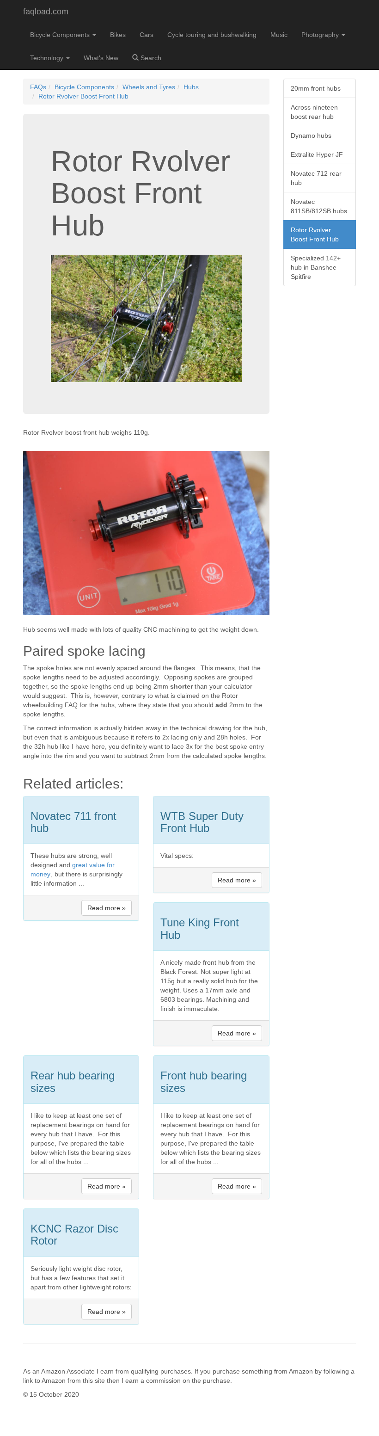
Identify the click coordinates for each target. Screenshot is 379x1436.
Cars (146, 34)
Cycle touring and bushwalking (212, 34)
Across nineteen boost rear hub (314, 112)
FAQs (38, 87)
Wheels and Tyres (148, 87)
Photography (321, 34)
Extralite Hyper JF (317, 154)
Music (278, 34)
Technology (47, 58)
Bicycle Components (61, 34)
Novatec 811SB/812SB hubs (319, 206)
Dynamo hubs (311, 135)
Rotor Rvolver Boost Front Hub (83, 96)
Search (150, 58)
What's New (101, 58)
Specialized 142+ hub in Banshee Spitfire (316, 267)
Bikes (118, 34)
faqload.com (45, 11)
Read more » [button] (106, 908)
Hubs (191, 87)
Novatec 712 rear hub (316, 178)
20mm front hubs (316, 88)
